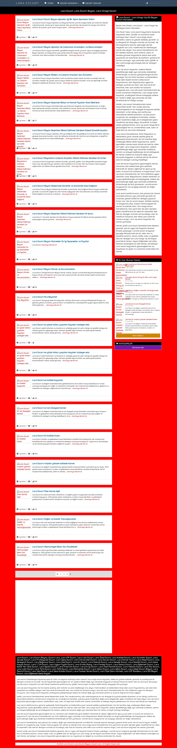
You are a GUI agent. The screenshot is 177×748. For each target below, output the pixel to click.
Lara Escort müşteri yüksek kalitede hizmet (53, 463)
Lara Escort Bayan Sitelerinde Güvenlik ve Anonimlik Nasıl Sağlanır (64, 186)
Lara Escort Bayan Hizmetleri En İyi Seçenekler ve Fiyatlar (60, 241)
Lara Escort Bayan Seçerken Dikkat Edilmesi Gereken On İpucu (62, 213)
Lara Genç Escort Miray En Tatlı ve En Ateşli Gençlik (141, 278)
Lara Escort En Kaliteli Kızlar (46, 435)
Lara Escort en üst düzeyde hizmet (49, 408)
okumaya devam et (76, 27)
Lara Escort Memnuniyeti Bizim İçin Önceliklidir (55, 546)
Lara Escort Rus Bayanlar (44, 297)
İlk (57, 574)
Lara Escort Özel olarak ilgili (46, 491)
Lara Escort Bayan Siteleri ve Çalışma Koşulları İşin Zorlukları (62, 74)
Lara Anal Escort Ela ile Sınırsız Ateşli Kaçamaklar (138, 265)
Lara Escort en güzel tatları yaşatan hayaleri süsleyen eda (60, 324)
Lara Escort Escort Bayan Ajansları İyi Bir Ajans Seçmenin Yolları (63, 19)
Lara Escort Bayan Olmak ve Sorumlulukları (53, 269)
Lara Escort (27, 3)
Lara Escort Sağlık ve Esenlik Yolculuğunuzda (54, 519)
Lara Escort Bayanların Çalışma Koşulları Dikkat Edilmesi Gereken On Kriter (69, 158)
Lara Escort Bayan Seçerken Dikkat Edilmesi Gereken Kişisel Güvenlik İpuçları (70, 130)
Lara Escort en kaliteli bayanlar (47, 380)
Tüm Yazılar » (138, 335)
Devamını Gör (138, 347)
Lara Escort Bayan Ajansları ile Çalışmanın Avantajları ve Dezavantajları (67, 47)
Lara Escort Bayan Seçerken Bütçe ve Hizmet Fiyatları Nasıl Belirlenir (66, 102)
